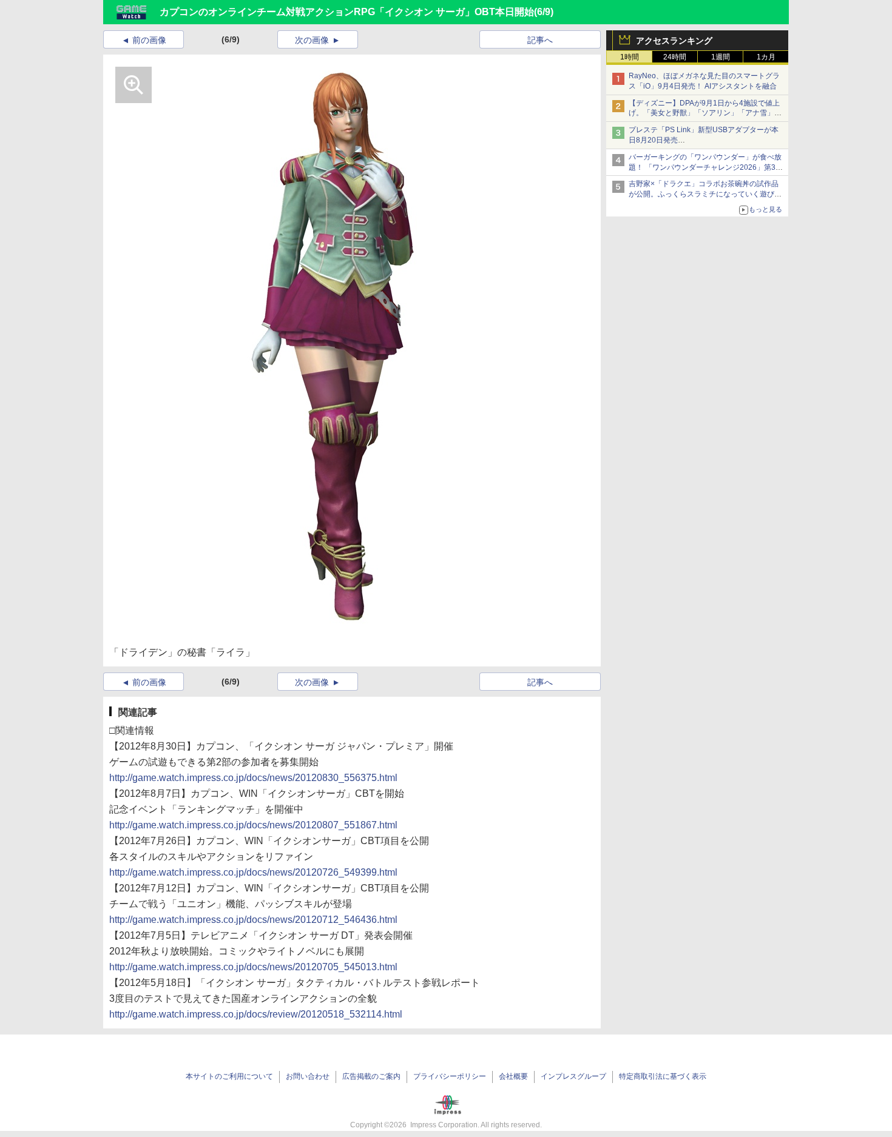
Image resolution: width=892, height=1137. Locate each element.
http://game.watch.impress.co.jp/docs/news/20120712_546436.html (253, 919)
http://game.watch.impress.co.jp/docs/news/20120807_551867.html (253, 825)
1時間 (629, 57)
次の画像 (312, 40)
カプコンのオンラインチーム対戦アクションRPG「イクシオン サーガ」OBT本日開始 (347, 12)
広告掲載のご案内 (371, 1076)
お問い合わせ (307, 1076)
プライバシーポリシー (449, 1076)
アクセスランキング (674, 40)
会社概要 (513, 1076)
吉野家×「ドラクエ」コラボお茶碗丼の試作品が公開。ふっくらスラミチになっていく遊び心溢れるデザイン (705, 194)
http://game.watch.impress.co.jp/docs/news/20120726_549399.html (253, 872)
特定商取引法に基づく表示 (662, 1076)
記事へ (540, 40)
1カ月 (766, 57)
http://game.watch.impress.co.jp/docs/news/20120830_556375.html (253, 778)
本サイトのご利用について (229, 1076)
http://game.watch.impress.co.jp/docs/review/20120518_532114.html (255, 1014)
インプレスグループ (573, 1076)
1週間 (720, 57)
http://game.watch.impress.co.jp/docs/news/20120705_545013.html (253, 967)
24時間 (674, 57)
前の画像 (149, 40)
